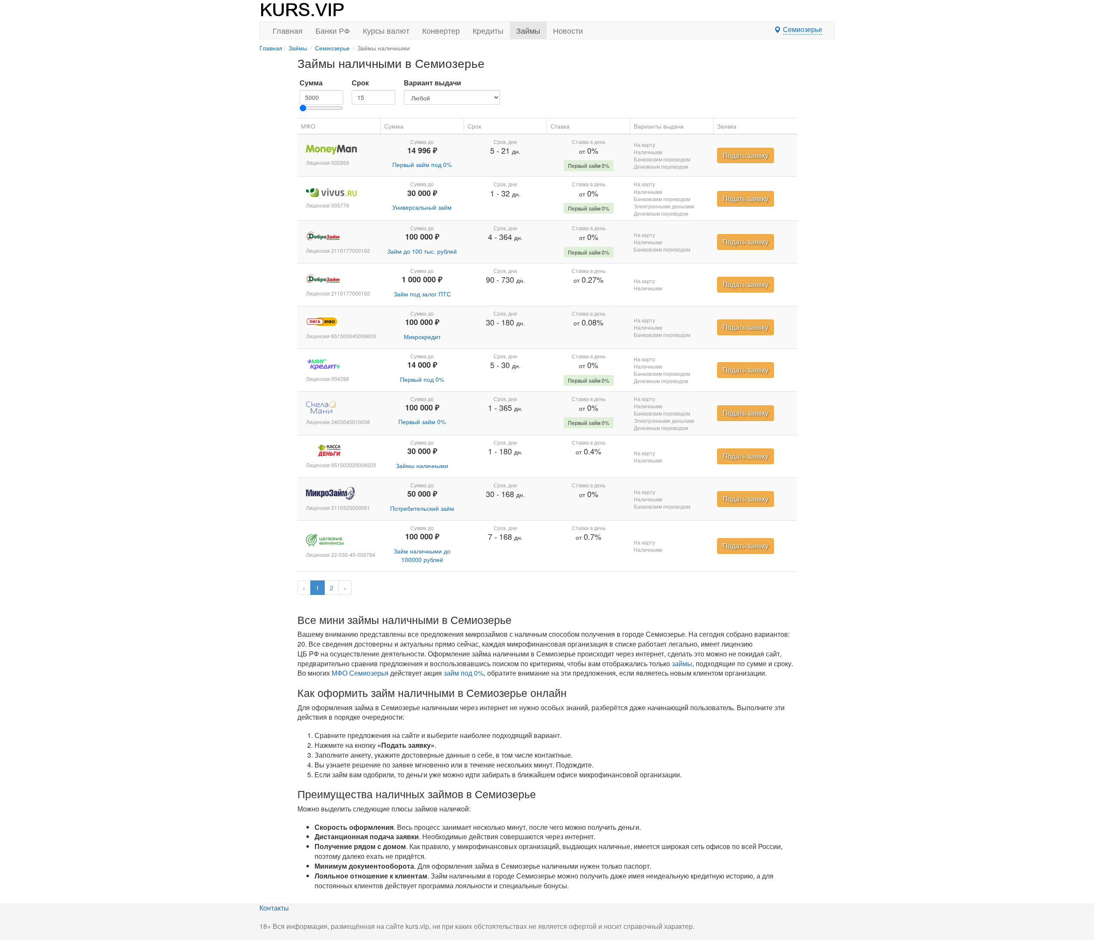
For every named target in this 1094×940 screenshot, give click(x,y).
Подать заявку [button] (745, 155)
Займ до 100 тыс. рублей (422, 251)
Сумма (311, 83)
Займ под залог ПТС (422, 294)
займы (682, 663)
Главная (288, 30)
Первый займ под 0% (422, 164)
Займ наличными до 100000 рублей (422, 555)
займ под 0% (464, 673)
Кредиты (488, 30)
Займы (528, 30)
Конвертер (441, 30)
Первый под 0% (422, 379)
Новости (568, 30)
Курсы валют (386, 30)
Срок (360, 83)
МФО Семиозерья (360, 673)
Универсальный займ (422, 207)
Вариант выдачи (432, 83)
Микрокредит (422, 336)
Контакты (274, 908)
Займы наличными (422, 465)
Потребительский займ (422, 508)
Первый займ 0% (422, 421)
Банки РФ (332, 30)
